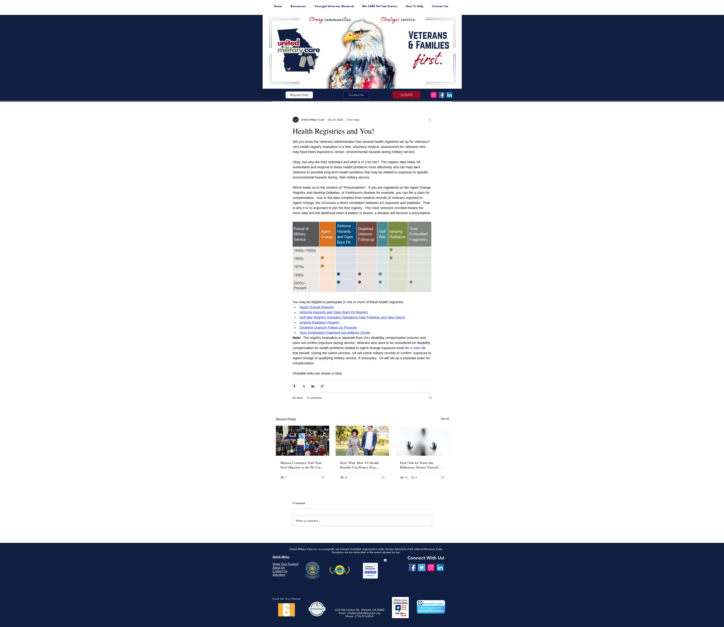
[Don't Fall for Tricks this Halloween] (422, 441)
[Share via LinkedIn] (313, 386)
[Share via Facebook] (294, 386)
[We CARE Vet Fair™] (302, 441)
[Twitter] (421, 567)
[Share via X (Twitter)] (303, 386)
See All (445, 418)
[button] (299, 95)
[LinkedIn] (449, 95)
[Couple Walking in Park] (362, 441)
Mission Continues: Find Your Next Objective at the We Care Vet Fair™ (301, 464)
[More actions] (430, 119)
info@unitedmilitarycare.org (363, 613)
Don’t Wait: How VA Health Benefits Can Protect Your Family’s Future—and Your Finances (359, 464)
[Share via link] (322, 386)
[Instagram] (434, 95)
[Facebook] (442, 95)
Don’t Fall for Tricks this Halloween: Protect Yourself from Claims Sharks (419, 464)
